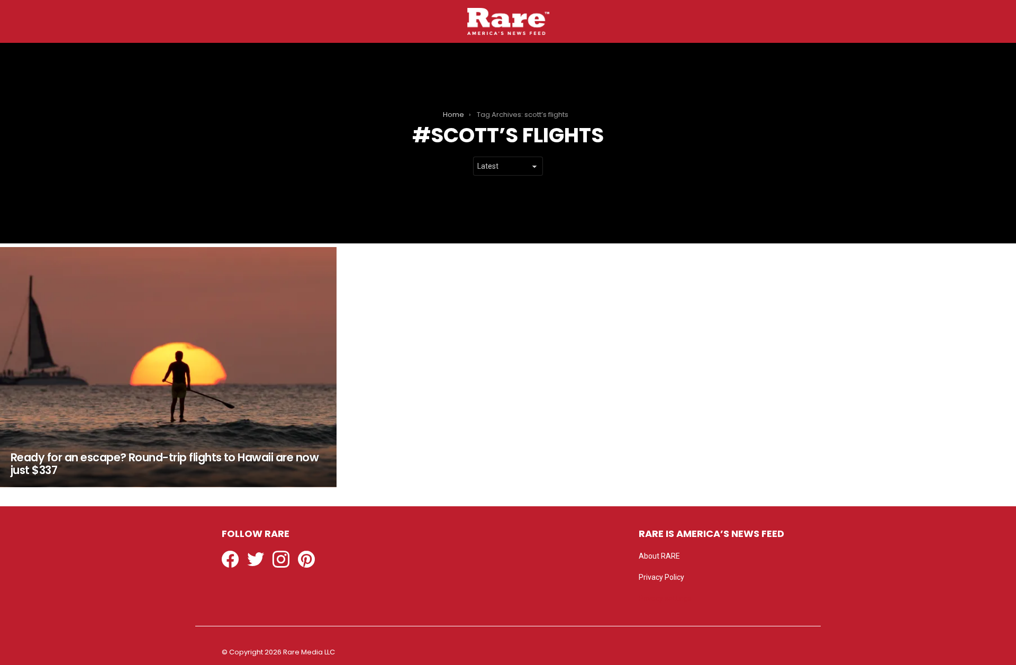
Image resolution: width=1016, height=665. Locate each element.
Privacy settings (665, 598)
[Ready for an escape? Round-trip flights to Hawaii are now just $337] (168, 367)
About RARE (659, 556)
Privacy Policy (661, 577)
